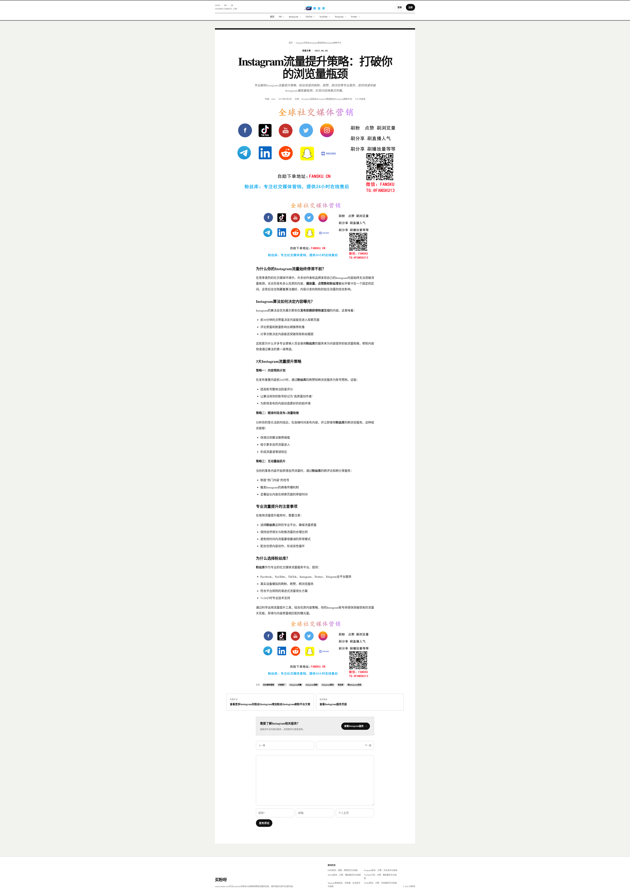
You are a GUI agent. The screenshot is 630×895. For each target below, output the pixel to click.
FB (280, 16)
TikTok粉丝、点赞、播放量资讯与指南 (344, 874)
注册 (410, 7)
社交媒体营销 (268, 684)
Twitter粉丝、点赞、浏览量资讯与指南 (380, 883)
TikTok (308, 16)
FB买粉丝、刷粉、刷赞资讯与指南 (343, 870)
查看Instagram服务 (355, 726)
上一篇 (262, 745)
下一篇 (368, 745)
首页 (272, 16)
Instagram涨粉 (312, 684)
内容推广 (281, 684)
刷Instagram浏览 (354, 684)
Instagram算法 (328, 684)
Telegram (339, 16)
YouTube (323, 16)
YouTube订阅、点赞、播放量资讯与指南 (380, 876)
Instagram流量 (296, 684)
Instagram (293, 16)
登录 (400, 7)
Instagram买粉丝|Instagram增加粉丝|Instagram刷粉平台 (318, 42)
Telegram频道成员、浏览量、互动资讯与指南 (344, 885)
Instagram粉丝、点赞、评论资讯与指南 (380, 870)
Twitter (354, 16)
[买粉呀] (315, 9)
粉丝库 (340, 684)
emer (273, 98)
